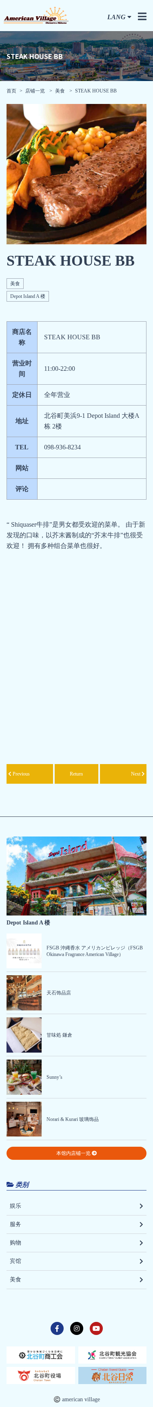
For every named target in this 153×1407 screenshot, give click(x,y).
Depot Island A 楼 (27, 296)
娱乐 (15, 1206)
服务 (15, 1224)
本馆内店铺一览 (74, 1153)
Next (136, 774)
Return (76, 774)
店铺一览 (35, 91)
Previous (20, 774)
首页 (11, 91)
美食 (60, 91)
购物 (15, 1243)
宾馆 (15, 1261)
